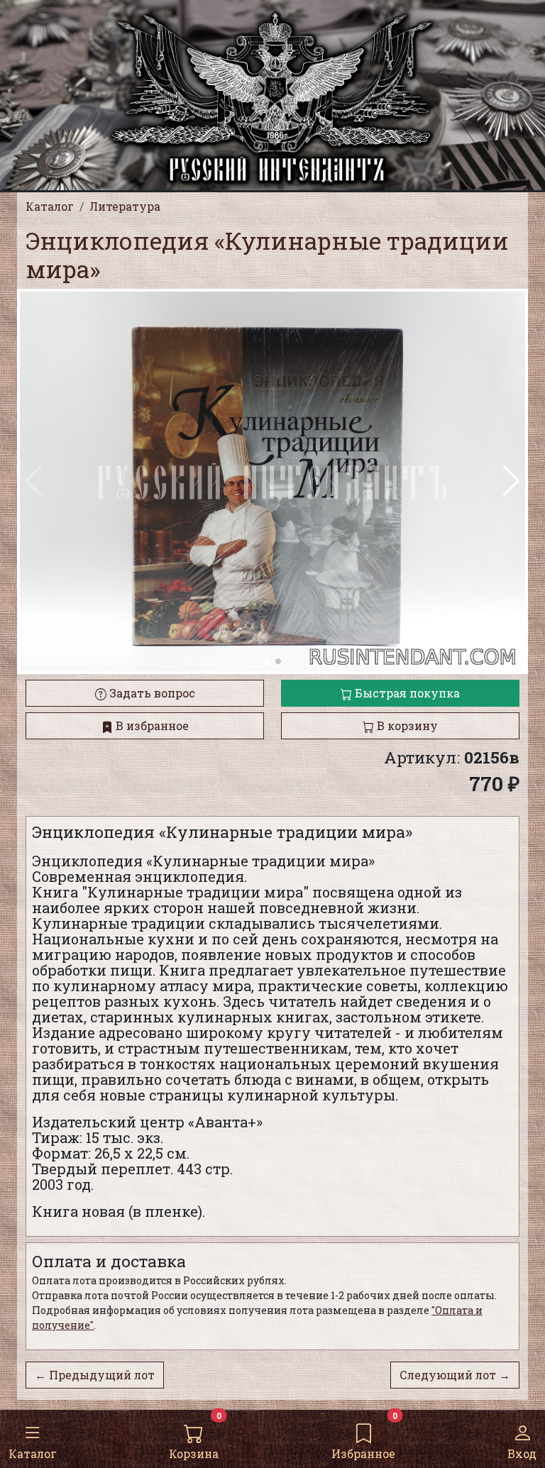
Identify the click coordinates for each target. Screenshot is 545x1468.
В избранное (151, 725)
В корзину (406, 725)
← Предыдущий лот (95, 1374)
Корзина (194, 1453)
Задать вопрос (150, 692)
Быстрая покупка (406, 692)
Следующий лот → (455, 1374)
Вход (521, 1453)
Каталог (33, 1453)
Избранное (363, 1453)
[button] (511, 481)
